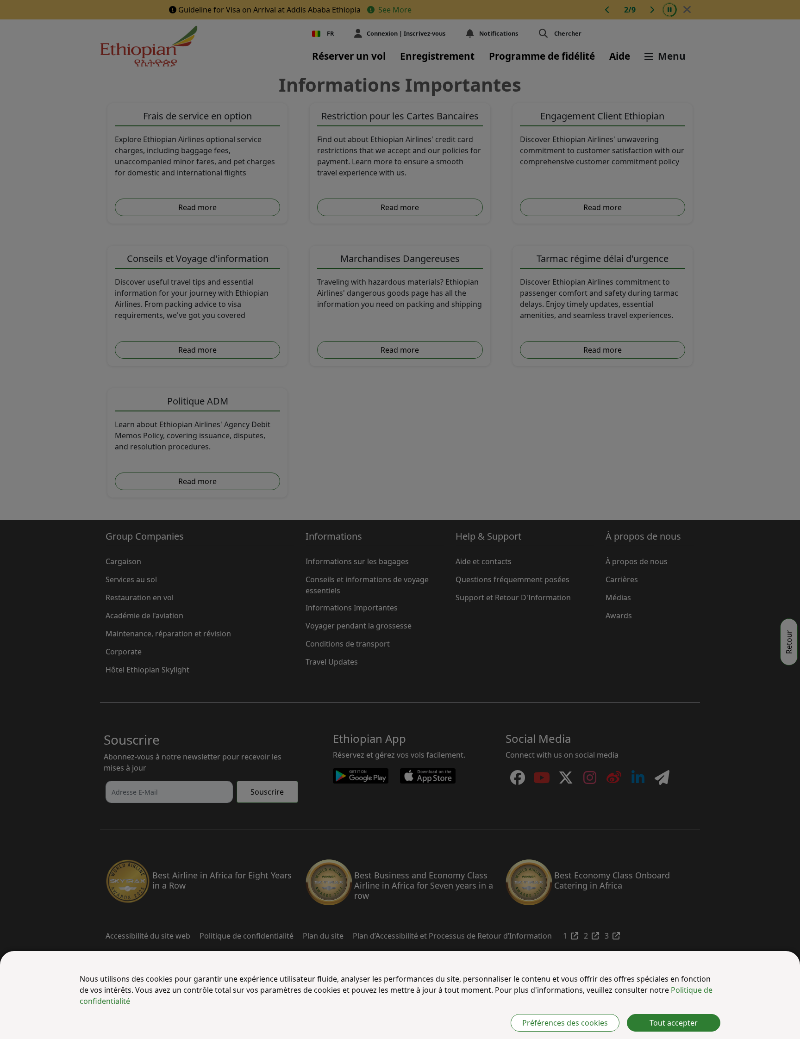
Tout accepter (674, 1023)
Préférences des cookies (565, 1023)
